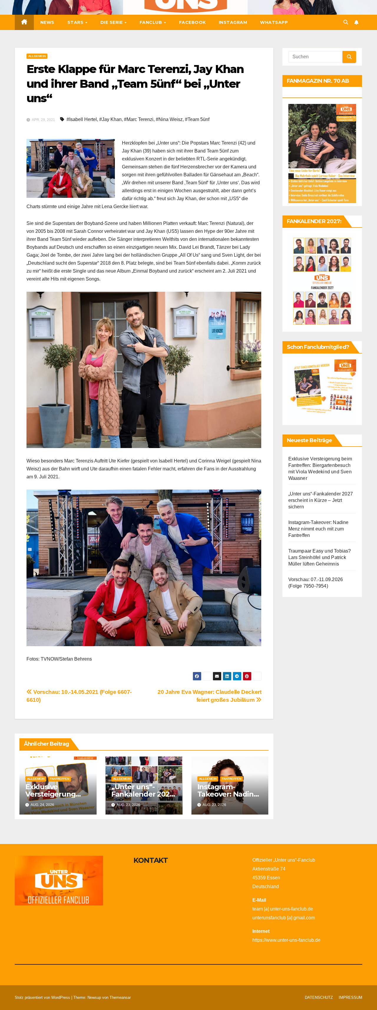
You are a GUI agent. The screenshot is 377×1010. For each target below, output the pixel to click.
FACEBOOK (192, 22)
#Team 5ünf (197, 119)
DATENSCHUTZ (319, 997)
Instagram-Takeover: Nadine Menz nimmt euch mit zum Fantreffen (318, 529)
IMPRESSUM (350, 997)
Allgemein (37, 56)
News (47, 22)
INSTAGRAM (233, 22)
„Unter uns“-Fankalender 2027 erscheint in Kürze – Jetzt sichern (320, 500)
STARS (76, 22)
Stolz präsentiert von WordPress (43, 997)
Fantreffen (59, 778)
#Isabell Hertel (82, 119)
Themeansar (120, 997)
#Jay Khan (110, 119)
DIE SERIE (112, 22)
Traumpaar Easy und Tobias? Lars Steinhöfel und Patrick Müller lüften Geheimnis (319, 557)
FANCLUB (151, 22)
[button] (345, 22)
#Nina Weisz (169, 119)
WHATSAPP (274, 22)
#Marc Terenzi (138, 119)
